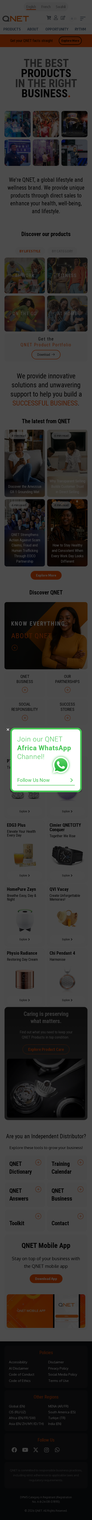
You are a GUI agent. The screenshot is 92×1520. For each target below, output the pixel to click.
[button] (8, 729)
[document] (46, 760)
